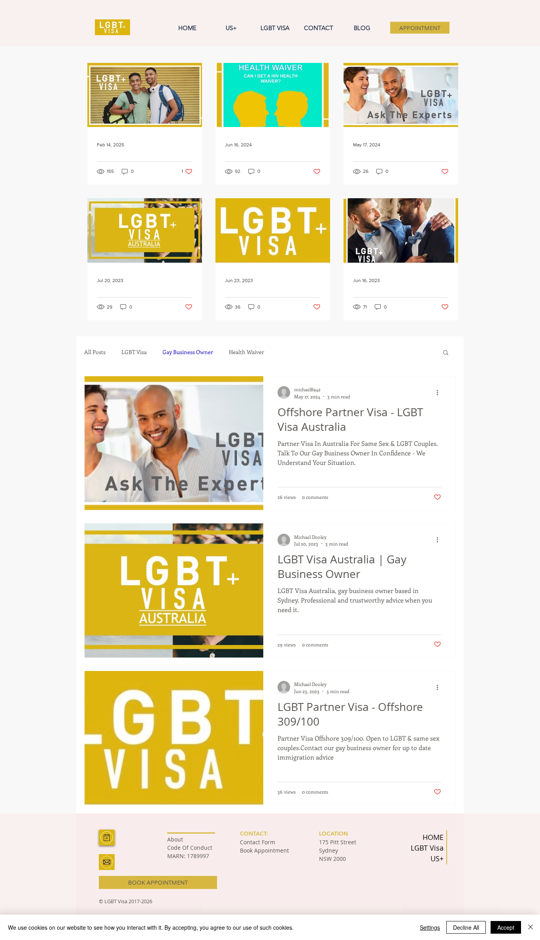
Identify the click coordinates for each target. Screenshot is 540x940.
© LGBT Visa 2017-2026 (125, 901)
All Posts (95, 352)
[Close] (530, 927)
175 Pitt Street (337, 842)
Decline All (466, 927)
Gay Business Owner (187, 352)
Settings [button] (430, 927)
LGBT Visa (134, 352)
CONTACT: (254, 833)
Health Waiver (246, 352)
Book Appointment (264, 850)
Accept (505, 927)
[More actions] (440, 392)
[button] (445, 353)
